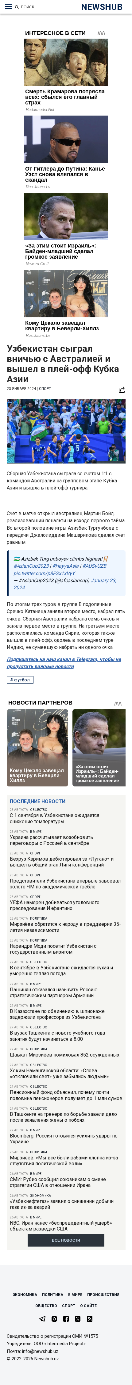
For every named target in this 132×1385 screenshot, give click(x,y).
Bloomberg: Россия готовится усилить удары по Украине (64, 1139)
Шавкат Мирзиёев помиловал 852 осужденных (64, 1055)
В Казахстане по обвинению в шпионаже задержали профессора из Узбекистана (57, 1014)
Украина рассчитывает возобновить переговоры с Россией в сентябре (51, 840)
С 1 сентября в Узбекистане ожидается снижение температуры (54, 818)
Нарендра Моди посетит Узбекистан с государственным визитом (53, 949)
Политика (38, 918)
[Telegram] (42, 1319)
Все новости (66, 1240)
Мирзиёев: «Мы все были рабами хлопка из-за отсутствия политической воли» (64, 1161)
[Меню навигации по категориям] (8, 6)
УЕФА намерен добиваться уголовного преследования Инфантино (54, 905)
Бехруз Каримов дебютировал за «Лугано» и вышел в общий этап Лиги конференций (62, 862)
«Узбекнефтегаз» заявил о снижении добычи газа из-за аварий (62, 1204)
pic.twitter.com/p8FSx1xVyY (44, 573)
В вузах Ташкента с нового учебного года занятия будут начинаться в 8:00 (57, 1036)
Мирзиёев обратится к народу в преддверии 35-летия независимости (65, 927)
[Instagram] (54, 1319)
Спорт (35, 853)
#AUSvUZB (94, 566)
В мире (35, 831)
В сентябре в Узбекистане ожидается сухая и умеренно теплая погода (61, 970)
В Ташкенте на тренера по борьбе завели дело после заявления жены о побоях (63, 1117)
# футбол (20, 679)
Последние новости (37, 801)
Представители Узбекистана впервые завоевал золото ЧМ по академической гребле (65, 884)
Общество (38, 809)
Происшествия (103, 1295)
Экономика (40, 1195)
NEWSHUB (101, 7)
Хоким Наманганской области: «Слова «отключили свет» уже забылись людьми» (59, 1073)
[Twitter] (77, 1319)
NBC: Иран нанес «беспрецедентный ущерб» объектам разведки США (61, 1226)
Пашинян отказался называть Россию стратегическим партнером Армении (54, 992)
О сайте (88, 1306)
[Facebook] (66, 1319)
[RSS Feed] (89, 1319)
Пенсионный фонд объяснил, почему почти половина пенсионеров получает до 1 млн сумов (66, 1095)
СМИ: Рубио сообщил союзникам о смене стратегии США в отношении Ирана (58, 1182)
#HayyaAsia (65, 566)
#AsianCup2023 (31, 566)
